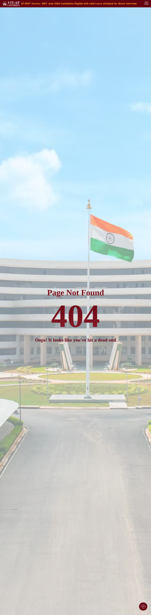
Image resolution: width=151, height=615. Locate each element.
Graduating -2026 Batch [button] (91, 3)
